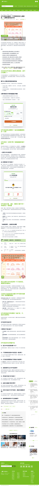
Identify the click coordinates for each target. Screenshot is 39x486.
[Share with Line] (22, 19)
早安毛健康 (32, 477)
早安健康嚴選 (32, 475)
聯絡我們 (24, 474)
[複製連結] (25, 19)
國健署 (3, 361)
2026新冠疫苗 (35, 6)
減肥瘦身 (14, 10)
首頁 (1, 14)
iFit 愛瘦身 (32, 482)
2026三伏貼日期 (20, 6)
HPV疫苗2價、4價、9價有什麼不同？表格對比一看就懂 (11, 57)
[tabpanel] (33, 397)
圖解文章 (35, 10)
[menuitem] (2, 10)
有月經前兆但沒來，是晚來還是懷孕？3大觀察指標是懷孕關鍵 (12, 417)
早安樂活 (32, 474)
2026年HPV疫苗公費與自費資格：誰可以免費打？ (11, 51)
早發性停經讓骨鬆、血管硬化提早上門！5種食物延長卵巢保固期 (12, 419)
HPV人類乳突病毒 (6, 406)
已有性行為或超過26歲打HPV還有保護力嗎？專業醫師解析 (12, 60)
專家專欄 (31, 10)
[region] (13, 67)
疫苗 (10, 406)
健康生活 (6, 10)
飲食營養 (10, 10)
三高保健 (22, 10)
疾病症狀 (2, 10)
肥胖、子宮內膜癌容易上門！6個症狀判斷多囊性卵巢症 (11, 415)
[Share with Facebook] (23, 19)
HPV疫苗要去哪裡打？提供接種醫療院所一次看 (10, 53)
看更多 (36, 411)
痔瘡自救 (25, 6)
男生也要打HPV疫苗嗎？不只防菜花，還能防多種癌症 (11, 58)
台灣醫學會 (23, 146)
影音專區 (26, 10)
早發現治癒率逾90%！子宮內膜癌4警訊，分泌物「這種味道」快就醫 (13, 421)
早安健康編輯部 (3, 19)
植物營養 (18, 477)
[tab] (31, 381)
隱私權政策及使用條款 (26, 476)
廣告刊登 (24, 475)
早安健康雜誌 (32, 476)
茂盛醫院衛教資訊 (10, 301)
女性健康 (11, 14)
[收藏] (18, 19)
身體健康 (8, 14)
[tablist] (33, 381)
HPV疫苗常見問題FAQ (6, 64)
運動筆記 (32, 480)
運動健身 (18, 10)
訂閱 (13, 466)
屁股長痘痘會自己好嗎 (30, 6)
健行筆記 (32, 481)
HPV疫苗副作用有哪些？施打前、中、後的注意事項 (11, 62)
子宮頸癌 (14, 406)
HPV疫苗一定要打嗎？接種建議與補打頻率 (9, 55)
